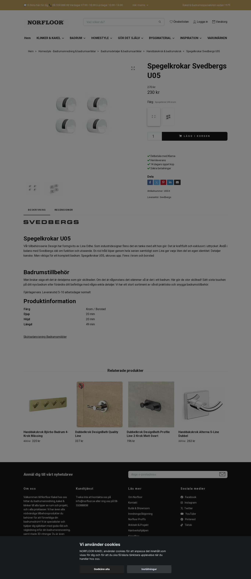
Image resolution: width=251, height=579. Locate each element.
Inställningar (149, 569)
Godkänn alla (102, 569)
